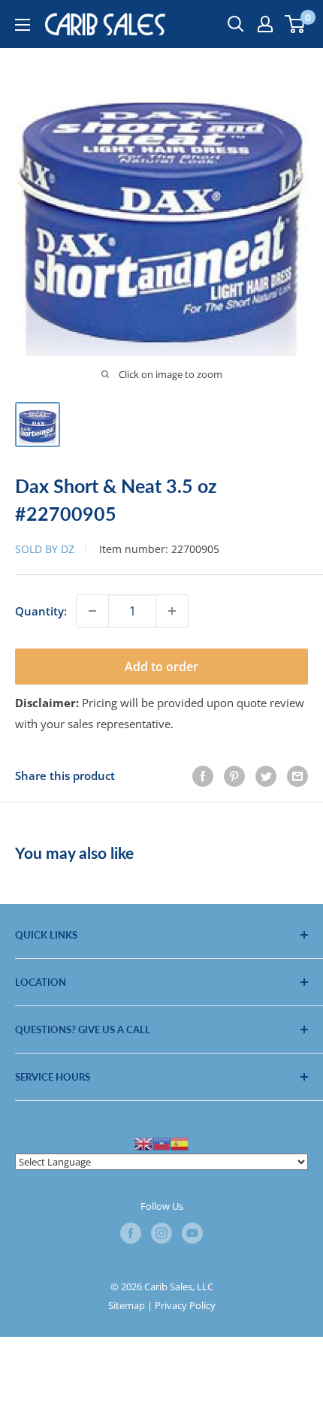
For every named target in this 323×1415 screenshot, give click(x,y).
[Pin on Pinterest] (234, 775)
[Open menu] (22, 25)
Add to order (161, 666)
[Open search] (236, 24)
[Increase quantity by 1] (172, 611)
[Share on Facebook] (202, 775)
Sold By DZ (44, 549)
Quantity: (41, 610)
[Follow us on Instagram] (161, 1233)
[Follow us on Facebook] (130, 1233)
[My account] (265, 24)
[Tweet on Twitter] (265, 775)
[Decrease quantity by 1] (92, 611)
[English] (143, 1143)
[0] (295, 24)
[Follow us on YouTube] (192, 1233)
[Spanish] (180, 1143)
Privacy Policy (185, 1305)
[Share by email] (297, 775)
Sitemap (126, 1305)
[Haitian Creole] (161, 1143)
